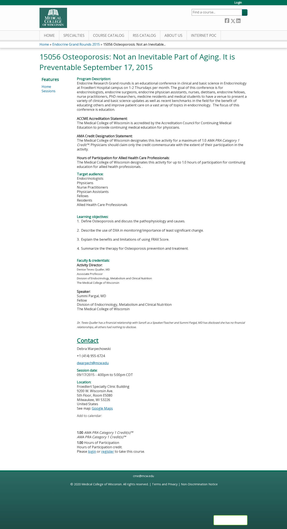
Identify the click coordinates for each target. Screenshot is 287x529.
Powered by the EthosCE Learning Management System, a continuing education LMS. (230, 520)
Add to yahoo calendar (90, 422)
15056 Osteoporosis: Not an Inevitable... (134, 44)
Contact (88, 340)
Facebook (227, 20)
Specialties (73, 35)
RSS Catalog (144, 35)
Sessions (48, 91)
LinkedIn (238, 20)
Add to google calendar (81, 422)
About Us (173, 35)
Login (238, 2)
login (92, 451)
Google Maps (102, 408)
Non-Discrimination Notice (199, 484)
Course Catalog (108, 35)
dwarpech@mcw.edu (93, 363)
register (107, 451)
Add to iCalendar (100, 422)
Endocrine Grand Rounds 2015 (76, 44)
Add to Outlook (110, 422)
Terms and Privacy (165, 484)
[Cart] (246, 4)
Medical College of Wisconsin (102, 484)
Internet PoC (203, 35)
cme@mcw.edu (143, 476)
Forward (244, 20)
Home (49, 35)
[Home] (53, 17)
